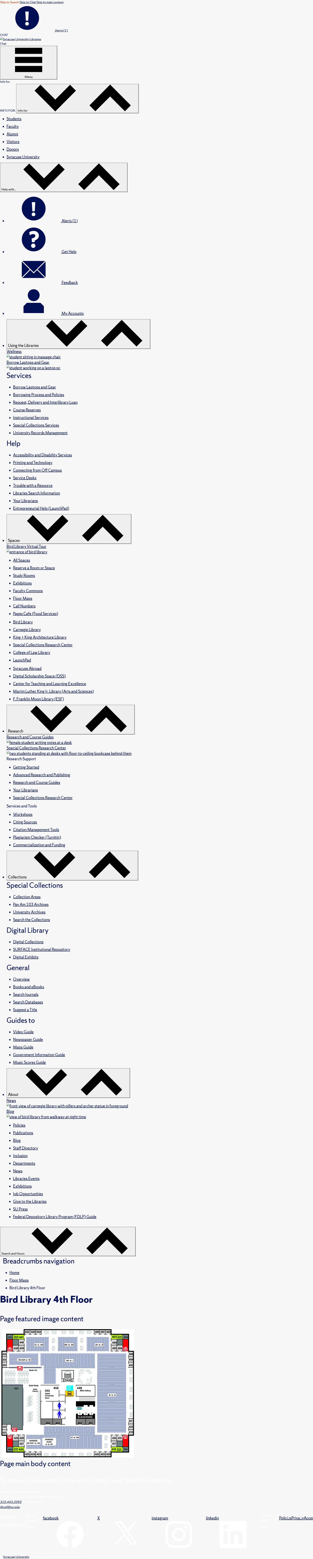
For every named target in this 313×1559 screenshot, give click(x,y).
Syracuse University (23, 157)
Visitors (13, 141)
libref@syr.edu (10, 1507)
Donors (13, 149)
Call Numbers (24, 606)
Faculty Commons (28, 590)
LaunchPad (22, 660)
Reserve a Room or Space (34, 568)
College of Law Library (31, 652)
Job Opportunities (28, 1193)
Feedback (69, 282)
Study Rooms (24, 575)
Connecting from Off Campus (37, 470)
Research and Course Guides (36, 782)
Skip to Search (9, 2)
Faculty (13, 126)
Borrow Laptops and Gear (34, 387)
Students (14, 118)
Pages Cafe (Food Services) (35, 613)
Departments (24, 1163)
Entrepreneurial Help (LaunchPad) (41, 508)
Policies (19, 1125)
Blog (17, 1140)
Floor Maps (22, 598)
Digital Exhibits (25, 957)
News (17, 1171)
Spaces (14, 540)
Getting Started (26, 767)
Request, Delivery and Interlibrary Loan (45, 402)
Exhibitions (22, 583)
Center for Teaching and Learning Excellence (49, 683)
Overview (21, 979)
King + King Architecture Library (39, 637)
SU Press (20, 1209)
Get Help (68, 251)
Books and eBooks (28, 987)
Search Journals (25, 994)
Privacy (297, 1518)
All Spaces (21, 560)
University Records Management (40, 432)
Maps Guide (23, 1047)
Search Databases (28, 1002)
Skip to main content (50, 2)
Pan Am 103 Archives (31, 904)
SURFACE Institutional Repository (41, 949)
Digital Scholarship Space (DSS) (39, 676)
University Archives (29, 912)
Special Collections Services (36, 425)
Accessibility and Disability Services (42, 455)
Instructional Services (31, 417)
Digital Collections (28, 942)
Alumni (12, 134)
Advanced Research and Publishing (41, 775)
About (13, 1094)
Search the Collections (31, 919)
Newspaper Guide (28, 1039)
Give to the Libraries (30, 1201)
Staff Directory (25, 1148)
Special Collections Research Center (43, 645)
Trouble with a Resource (33, 485)
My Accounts (72, 313)
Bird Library (23, 622)
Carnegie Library (27, 629)
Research (16, 731)
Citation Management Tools (36, 829)
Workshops (22, 814)
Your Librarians (25, 500)
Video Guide (23, 1032)
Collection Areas (27, 896)
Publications (23, 1132)
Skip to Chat (28, 2)
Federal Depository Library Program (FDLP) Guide (54, 1216)
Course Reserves (27, 410)
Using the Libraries (23, 345)
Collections (17, 877)
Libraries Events (26, 1178)
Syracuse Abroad (27, 668)
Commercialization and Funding (39, 845)
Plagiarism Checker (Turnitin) (37, 837)
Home (14, 1272)
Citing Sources (25, 822)
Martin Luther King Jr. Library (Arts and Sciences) (53, 691)
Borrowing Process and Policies (38, 394)
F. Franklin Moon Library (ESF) (38, 699)
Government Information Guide (39, 1054)
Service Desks (24, 478)
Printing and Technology (32, 462)
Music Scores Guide (29, 1062)
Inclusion (20, 1155)
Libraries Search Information (36, 493)
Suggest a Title (25, 1009)
